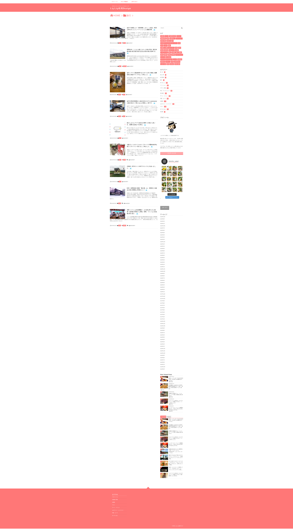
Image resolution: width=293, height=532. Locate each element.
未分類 (162, 111)
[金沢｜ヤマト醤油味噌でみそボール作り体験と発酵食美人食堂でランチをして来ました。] (117, 82)
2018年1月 (162, 291)
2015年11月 (162, 350)
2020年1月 (162, 246)
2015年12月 (162, 348)
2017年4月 (162, 312)
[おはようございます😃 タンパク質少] (164, 184)
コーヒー (179, 36)
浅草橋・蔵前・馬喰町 (176, 52)
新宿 (176, 47)
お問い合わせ (134, 1)
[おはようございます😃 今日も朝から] (180, 189)
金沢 (124, 42)
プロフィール (115, 1)
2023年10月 (162, 216)
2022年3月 (162, 237)
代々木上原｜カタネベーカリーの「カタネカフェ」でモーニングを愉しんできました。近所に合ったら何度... (176, 463)
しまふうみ (163, 64)
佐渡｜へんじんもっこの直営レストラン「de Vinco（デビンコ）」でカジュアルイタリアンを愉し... (176, 468)
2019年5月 (162, 257)
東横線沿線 (163, 38)
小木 (162, 45)
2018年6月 (162, 280)
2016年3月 (162, 341)
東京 (170, 52)
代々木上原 (168, 57)
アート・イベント (165, 95)
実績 (162, 50)
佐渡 (179, 47)
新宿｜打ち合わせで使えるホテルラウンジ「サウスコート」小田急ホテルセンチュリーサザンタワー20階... (176, 457)
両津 (168, 64)
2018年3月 (162, 287)
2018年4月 (162, 284)
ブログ (165, 45)
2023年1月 (162, 223)
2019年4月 (162, 259)
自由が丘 (169, 40)
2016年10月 (162, 325)
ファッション (179, 38)
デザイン (168, 61)
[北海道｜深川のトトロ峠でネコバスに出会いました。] (117, 171)
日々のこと (163, 82)
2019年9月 (162, 248)
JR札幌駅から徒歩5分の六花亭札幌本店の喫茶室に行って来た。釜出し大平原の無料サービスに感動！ (176, 387)
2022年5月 (162, 232)
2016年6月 (162, 335)
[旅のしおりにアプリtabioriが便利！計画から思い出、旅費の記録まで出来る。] (117, 129)
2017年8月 (162, 303)
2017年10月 (162, 298)
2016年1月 (162, 346)
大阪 (124, 159)
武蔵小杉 (163, 61)
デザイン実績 (164, 88)
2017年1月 (162, 319)
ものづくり (171, 50)
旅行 (120, 42)
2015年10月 (162, 353)
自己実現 (163, 77)
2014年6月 (162, 369)
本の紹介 (163, 93)
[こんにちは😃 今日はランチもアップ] (164, 179)
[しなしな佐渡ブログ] (120, 8)
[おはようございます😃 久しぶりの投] (164, 189)
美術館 (173, 54)
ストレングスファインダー (166, 59)
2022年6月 (162, 230)
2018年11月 (162, 269)
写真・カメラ (164, 98)
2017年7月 (162, 305)
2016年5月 (162, 337)
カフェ (166, 36)
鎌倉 (169, 54)
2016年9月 (162, 328)
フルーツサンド (179, 54)
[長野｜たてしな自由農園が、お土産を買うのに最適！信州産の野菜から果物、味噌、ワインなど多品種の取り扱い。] (117, 214)
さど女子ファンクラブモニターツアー (169, 43)
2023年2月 (162, 221)
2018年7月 (162, 278)
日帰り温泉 (177, 64)
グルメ (163, 106)
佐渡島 (162, 36)
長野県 (125, 66)
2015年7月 (162, 360)
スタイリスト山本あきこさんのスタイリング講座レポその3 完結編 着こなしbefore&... (176, 474)
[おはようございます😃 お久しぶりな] (169, 173)
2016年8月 (162, 330)
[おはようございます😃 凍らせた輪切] (174, 173)
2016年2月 (162, 344)
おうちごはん (164, 109)
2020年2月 (162, 244)
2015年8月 (162, 357)
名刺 (179, 43)
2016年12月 (162, 321)
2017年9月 (162, 300)
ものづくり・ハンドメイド (167, 103)
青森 (162, 54)
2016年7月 (162, 332)
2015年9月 (162, 355)
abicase (171, 64)
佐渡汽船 (180, 59)
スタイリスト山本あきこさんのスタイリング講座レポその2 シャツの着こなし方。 (176, 401)
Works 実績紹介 (124, 1)
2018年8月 (162, 275)
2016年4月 (162, 339)
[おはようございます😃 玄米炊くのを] (180, 173)
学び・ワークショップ (166, 90)
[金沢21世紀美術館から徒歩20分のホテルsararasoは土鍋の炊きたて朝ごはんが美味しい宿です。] (117, 106)
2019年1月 (162, 266)
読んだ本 (163, 74)
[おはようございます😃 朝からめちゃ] (180, 184)
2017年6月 (162, 307)
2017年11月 (162, 296)
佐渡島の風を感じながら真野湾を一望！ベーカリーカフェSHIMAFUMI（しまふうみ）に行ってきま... (176, 451)
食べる (162, 72)
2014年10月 (162, 366)
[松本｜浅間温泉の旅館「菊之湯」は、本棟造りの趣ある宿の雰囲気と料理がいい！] (117, 192)
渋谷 (172, 61)
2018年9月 (162, 273)
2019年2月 (162, 264)
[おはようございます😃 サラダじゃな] (164, 173)
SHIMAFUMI (177, 61)
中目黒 (176, 50)
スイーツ (163, 57)
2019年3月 (162, 262)
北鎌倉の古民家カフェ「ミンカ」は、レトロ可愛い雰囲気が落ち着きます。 (176, 394)
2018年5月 (162, 282)
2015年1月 (162, 364)
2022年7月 (162, 228)
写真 (170, 36)
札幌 (168, 38)
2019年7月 (162, 253)
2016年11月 (162, 323)
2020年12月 (162, 241)
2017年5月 (162, 309)
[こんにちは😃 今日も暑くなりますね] (180, 179)
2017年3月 (162, 314)
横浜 (169, 45)
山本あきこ (172, 38)
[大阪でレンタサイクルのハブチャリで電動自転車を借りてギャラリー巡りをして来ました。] (117, 149)
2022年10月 (162, 225)
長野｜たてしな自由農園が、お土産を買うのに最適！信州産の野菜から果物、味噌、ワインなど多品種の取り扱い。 (142, 211)
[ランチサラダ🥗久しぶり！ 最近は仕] (174, 168)
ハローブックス (164, 52)
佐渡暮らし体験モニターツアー (167, 47)
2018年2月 (162, 289)
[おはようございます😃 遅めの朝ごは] (169, 179)
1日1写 (174, 36)
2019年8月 (162, 250)
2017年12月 (162, 294)
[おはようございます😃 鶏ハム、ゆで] (174, 179)
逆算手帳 (166, 50)
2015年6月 (162, 362)
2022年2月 (162, 239)
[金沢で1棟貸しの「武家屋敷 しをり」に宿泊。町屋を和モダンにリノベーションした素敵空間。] (117, 32)
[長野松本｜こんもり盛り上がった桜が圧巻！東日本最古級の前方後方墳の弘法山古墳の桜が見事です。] (117, 54)
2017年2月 (162, 316)
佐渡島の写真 (115, 499)
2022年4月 (162, 234)
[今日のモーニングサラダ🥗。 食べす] (169, 189)
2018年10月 (162, 271)
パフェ (175, 59)
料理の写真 (163, 40)
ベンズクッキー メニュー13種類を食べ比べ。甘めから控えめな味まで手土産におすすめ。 (176, 408)
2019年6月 (162, 255)
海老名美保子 (130, 43)
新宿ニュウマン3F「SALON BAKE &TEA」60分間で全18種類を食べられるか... (176, 379)
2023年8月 (162, 218)
